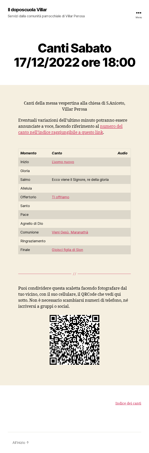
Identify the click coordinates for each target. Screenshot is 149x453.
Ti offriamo (60, 197)
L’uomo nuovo (63, 162)
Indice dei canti (128, 403)
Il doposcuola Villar (27, 9)
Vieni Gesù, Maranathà (70, 232)
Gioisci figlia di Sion (67, 250)
